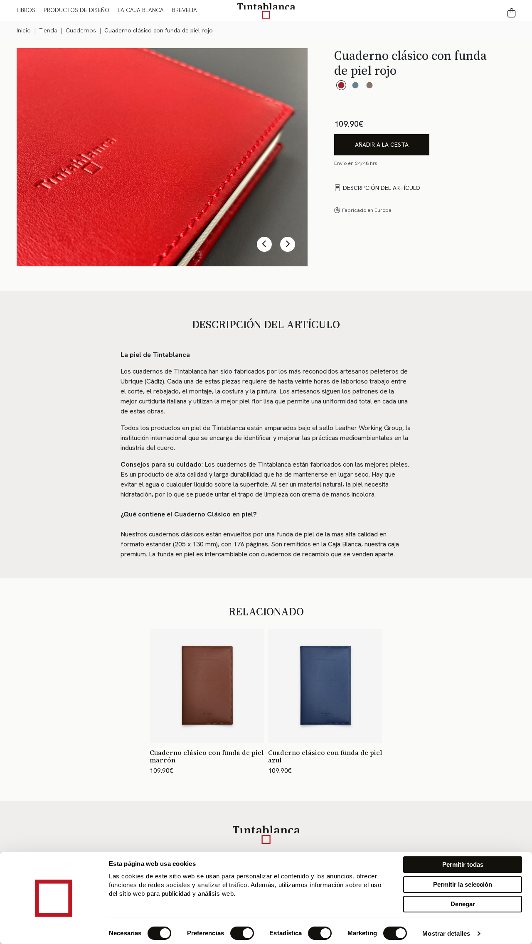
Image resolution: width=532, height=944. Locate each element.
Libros (26, 10)
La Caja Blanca (141, 10)
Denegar (463, 903)
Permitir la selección (462, 884)
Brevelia (184, 10)
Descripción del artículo (381, 188)
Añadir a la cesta (382, 144)
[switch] (242, 933)
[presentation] (264, 244)
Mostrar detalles (446, 933)
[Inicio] (266, 10)
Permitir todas (462, 864)
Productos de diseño (76, 10)
